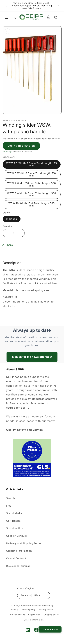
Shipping (7, 151)
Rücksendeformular (18, 565)
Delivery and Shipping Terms (23, 543)
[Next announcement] (58, 5)
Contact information (34, 620)
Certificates (13, 520)
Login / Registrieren (21, 145)
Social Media (14, 513)
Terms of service (16, 615)
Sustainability (14, 528)
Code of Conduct (16, 535)
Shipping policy (51, 615)
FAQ (8, 505)
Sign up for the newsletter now (32, 356)
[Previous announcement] (6, 5)
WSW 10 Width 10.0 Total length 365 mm (31, 204)
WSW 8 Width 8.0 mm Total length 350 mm (31, 194)
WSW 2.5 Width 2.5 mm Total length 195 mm (31, 164)
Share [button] (9, 244)
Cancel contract (50, 629)
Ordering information (19, 550)
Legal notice (34, 615)
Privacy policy (46, 609)
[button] (7, 17)
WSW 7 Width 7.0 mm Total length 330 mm (31, 184)
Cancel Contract (16, 558)
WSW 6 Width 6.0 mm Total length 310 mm (31, 174)
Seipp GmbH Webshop (30, 605)
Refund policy (28, 609)
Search (10, 498)
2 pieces (11, 218)
